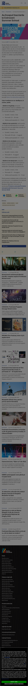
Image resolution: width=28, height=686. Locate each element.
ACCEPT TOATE (14, 681)
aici (24, 663)
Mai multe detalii (7, 657)
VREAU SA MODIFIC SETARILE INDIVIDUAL (14, 683)
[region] (14, 666)
